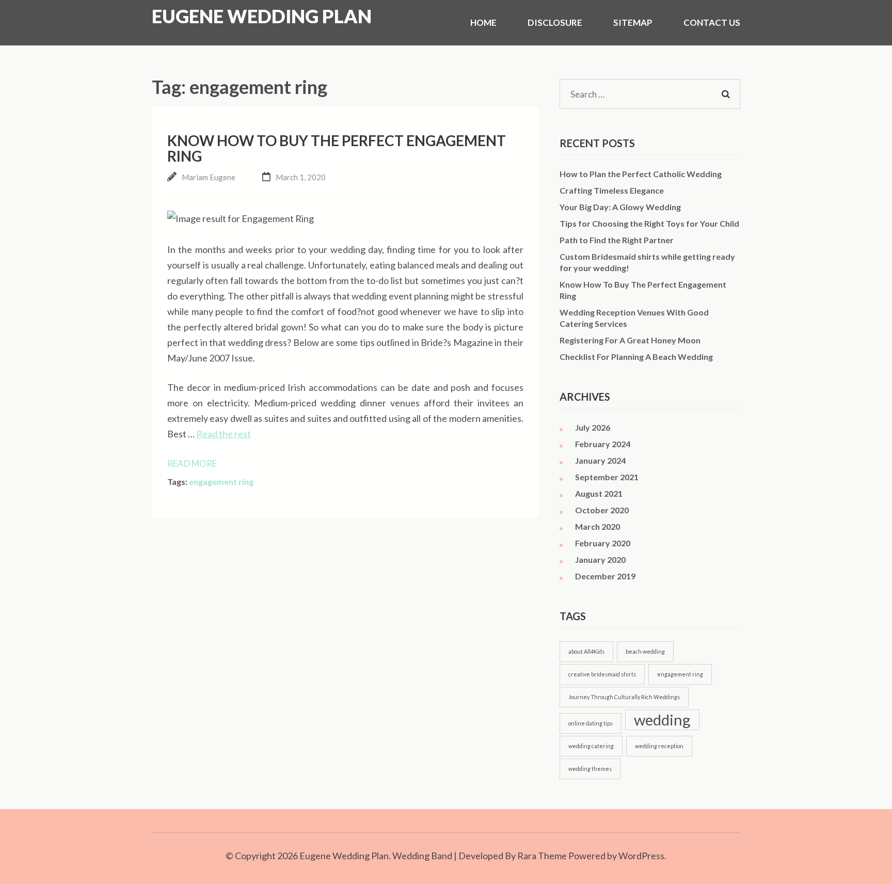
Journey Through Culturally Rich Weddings (624, 696)
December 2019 (605, 576)
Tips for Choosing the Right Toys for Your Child (649, 223)
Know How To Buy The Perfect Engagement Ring (336, 148)
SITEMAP (632, 22)
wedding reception (659, 746)
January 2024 (600, 460)
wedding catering (591, 746)
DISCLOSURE (555, 22)
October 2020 (602, 510)
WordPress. (642, 855)
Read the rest (223, 433)
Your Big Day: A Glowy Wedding (620, 207)
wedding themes (590, 768)
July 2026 (592, 427)
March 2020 (597, 526)
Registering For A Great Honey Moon (630, 340)
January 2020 (600, 559)
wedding (662, 720)
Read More (192, 463)
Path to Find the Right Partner (617, 240)
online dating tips (590, 723)
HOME (483, 22)
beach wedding (645, 651)
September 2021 (607, 477)
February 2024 (602, 444)
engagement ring (221, 481)
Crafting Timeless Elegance (612, 190)
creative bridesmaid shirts (602, 674)
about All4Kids (586, 651)
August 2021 (599, 493)
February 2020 (602, 543)
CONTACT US (711, 22)
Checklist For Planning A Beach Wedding (636, 356)
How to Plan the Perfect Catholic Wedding (641, 174)
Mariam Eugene (208, 177)
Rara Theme (542, 855)
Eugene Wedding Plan (262, 16)
